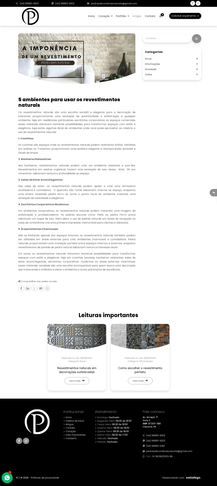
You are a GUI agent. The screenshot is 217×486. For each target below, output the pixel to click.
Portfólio (122, 16)
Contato (150, 16)
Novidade (151, 69)
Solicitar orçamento (184, 16)
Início (91, 16)
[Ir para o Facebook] (19, 441)
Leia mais (75, 380)
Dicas (149, 58)
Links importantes (75, 434)
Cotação (104, 16)
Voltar (149, 74)
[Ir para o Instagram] (26, 441)
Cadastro (71, 438)
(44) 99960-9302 (29, 3)
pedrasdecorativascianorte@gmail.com (113, 3)
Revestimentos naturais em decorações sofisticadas (76, 370)
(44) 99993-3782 (155, 446)
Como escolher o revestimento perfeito (140, 370)
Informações (153, 64)
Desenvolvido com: (173, 477)
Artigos (136, 16)
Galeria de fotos (74, 420)
